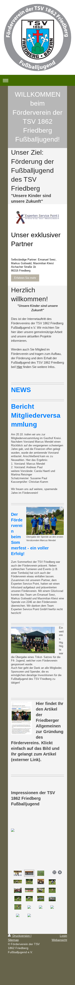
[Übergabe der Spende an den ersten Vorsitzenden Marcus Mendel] (45, 521)
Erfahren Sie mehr (25, 277)
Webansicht (59, 940)
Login (63, 935)
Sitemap (13, 940)
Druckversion (21, 935)
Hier (19, 367)
